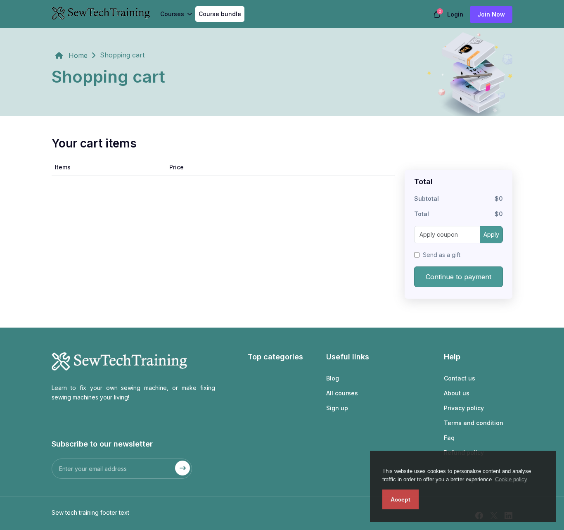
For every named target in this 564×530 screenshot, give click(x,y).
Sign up (337, 407)
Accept (400, 499)
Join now (491, 14)
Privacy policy (464, 407)
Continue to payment (458, 277)
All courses (342, 393)
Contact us (459, 378)
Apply (491, 234)
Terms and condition (473, 422)
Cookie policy (511, 479)
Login (455, 14)
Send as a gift (441, 254)
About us (456, 393)
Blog (332, 378)
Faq (449, 437)
